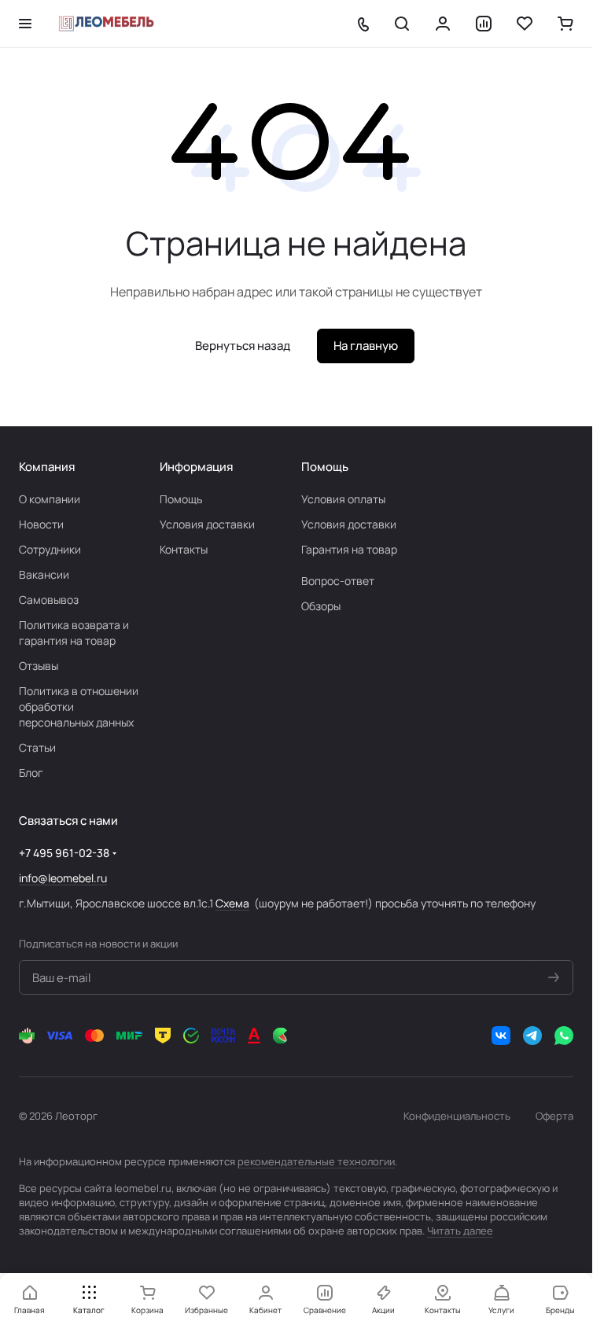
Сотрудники (50, 549)
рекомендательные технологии (316, 1161)
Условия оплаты (343, 498)
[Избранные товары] (524, 23)
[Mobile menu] (25, 23)
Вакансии (44, 574)
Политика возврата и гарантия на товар (74, 632)
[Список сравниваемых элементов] (484, 23)
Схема (232, 903)
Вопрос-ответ (337, 580)
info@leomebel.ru (63, 877)
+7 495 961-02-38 (64, 852)
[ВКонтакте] (501, 1035)
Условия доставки (207, 524)
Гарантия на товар (349, 549)
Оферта (554, 1116)
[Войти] (443, 23)
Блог (31, 772)
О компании (49, 498)
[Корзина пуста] (565, 23)
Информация (196, 466)
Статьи (37, 747)
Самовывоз (49, 599)
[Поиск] (402, 23)
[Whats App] (563, 1035)
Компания (47, 466)
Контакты (184, 549)
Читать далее (460, 1230)
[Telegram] (532, 1035)
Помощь (181, 498)
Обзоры (321, 605)
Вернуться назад (242, 345)
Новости (41, 524)
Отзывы (38, 665)
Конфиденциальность (456, 1116)
